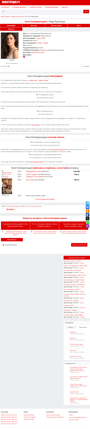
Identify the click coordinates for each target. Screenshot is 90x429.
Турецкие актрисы (37, 52)
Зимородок (73, 332)
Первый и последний (35, 176)
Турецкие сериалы (19, 7)
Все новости (11, 240)
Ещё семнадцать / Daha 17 (72, 289)
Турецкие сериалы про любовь (55, 417)
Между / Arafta (68, 305)
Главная (6, 7)
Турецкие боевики (29, 419)
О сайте (71, 415)
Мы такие (30, 180)
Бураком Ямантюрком (36, 162)
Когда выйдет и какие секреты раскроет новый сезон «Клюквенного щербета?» (78, 369)
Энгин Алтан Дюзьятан (58, 149)
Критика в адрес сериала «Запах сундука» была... (73, 225)
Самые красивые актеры (53, 415)
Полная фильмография (45, 199)
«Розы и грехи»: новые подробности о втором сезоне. (78, 385)
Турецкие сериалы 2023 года (9, 423)
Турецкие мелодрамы (30, 417)
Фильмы (34, 26)
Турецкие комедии (29, 415)
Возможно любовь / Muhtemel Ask (74, 284)
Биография (11, 26)
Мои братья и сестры (76, 356)
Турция (45, 43)
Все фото (11, 209)
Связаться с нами (74, 419)
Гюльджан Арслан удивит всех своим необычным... (15, 225)
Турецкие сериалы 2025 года (9, 419)
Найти (86, 11)
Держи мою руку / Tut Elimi (72, 261)
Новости (64, 7)
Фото (79, 26)
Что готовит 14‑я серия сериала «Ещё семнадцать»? (79, 377)
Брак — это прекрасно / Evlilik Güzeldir (75, 266)
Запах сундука (35, 125)
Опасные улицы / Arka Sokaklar (73, 315)
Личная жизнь (56, 26)
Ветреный (72, 338)
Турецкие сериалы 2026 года (9, 417)
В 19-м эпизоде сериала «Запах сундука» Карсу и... (44, 225)
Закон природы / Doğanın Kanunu (74, 280)
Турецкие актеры (35, 7)
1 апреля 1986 (40, 38)
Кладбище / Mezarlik (70, 310)
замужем (43, 50)
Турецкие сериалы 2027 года (9, 415)
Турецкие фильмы (51, 7)
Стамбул (39, 43)
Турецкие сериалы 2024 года (9, 421)
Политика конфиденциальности (78, 417)
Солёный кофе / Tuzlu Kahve (72, 270)
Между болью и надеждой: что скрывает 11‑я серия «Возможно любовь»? (79, 399)
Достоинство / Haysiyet (71, 300)
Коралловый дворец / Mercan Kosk (75, 275)
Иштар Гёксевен (74, 392)
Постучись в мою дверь (76, 344)
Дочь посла (73, 350)
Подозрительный (33, 171)
